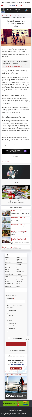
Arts (6, 259)
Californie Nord (12, 325)
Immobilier (19, 264)
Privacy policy (20, 410)
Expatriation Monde (18, 246)
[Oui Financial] (16, 10)
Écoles (6, 279)
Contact (18, 413)
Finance (24, 246)
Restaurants (19, 276)
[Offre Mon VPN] (16, 403)
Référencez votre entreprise (9, 2)
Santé (26, 210)
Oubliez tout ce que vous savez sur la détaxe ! (11, 248)
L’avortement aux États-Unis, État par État (20, 213)
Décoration (8, 278)
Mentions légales (12, 410)
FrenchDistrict (5, 16)
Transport (18, 285)
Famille (18, 257)
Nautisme (18, 273)
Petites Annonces (5, 414)
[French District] (16, 5)
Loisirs (18, 266)
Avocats (7, 264)
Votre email (10, 298)
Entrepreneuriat (9, 283)
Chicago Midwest (12, 323)
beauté (7, 161)
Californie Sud (12, 328)
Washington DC (12, 318)
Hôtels (18, 261)
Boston (10, 320)
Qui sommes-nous (5, 413)
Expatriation (8, 286)
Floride (10, 312)
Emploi (7, 281)
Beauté (7, 269)
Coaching (7, 273)
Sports (18, 283)
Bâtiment (7, 267)
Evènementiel (8, 285)
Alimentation (8, 257)
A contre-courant (15, 238)
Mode (17, 269)
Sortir (24, 217)
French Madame (22, 16)
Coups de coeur (14, 231)
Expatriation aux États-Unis (17, 239)
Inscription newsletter (25, 2)
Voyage (18, 286)
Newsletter (23, 413)
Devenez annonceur (14, 414)
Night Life (18, 274)
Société (12, 212)
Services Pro (19, 281)
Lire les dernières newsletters (17, 350)
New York (11, 315)
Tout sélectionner (12, 310)
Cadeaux (7, 271)
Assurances (8, 261)
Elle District (13, 210)
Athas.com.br (12, 145)
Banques (7, 266)
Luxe (17, 267)
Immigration (19, 262)
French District (13, 16)
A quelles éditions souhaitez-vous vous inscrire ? (15, 306)
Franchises (19, 259)
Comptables (8, 276)
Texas (10, 331)
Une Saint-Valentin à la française (18, 226)
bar (4, 161)
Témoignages (13, 413)
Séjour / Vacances (13, 247)
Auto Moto (8, 262)
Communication (9, 274)
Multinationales (20, 271)
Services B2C (19, 279)
